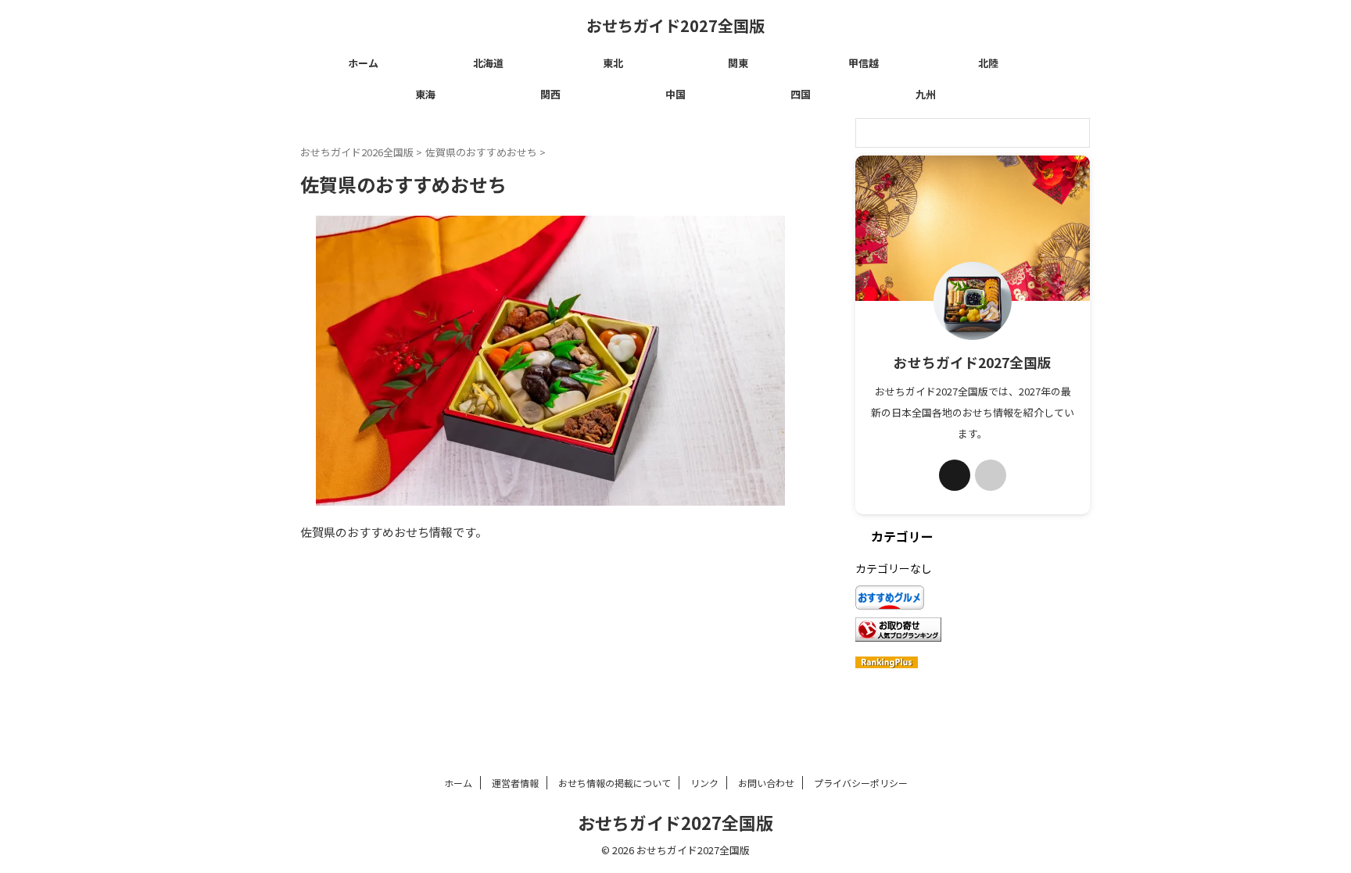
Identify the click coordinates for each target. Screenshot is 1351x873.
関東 (738, 62)
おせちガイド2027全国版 (675, 25)
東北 (613, 62)
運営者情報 (515, 782)
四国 (800, 94)
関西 (550, 94)
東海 (425, 94)
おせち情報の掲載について (614, 782)
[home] (990, 475)
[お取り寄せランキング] (898, 632)
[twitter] (954, 475)
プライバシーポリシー (861, 782)
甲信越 (863, 62)
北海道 (488, 62)
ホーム (363, 62)
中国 (675, 94)
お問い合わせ (766, 782)
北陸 (988, 62)
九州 (926, 94)
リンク (704, 782)
